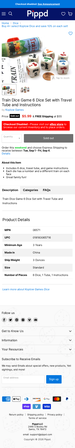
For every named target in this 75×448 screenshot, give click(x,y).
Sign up (54, 379)
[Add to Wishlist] (70, 33)
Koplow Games (14, 109)
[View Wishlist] (63, 13)
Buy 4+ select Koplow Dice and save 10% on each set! (35, 26)
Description (10, 190)
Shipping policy (35, 414)
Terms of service (37, 418)
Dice (15, 23)
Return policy (16, 414)
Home (5, 23)
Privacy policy (54, 414)
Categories (30, 190)
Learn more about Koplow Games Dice (26, 289)
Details (10, 153)
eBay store (56, 124)
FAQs (46, 190)
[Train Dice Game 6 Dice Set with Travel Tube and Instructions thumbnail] (9, 89)
